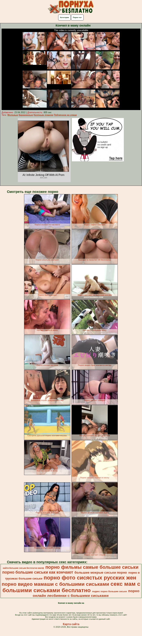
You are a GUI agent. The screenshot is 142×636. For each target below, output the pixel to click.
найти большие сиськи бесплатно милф (23, 568)
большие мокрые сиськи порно (100, 572)
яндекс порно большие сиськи (109, 591)
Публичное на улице (65, 115)
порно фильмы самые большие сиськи (92, 567)
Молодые (12, 115)
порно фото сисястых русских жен (90, 578)
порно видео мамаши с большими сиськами (55, 584)
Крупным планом (43, 115)
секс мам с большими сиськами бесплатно (71, 587)
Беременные (26, 115)
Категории (64, 17)
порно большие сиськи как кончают (37, 572)
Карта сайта (71, 624)
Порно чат (77, 17)
